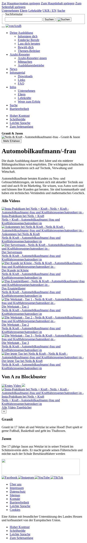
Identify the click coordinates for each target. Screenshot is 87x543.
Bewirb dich (26, 47)
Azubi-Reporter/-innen (32, 58)
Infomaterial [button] (17, 72)
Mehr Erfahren (11, 141)
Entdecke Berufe (28, 40)
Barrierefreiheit (19, 109)
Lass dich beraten (29, 43)
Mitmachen (25, 61)
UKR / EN (49, 10)
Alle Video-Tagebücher (17, 407)
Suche (14, 105)
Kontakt (15, 499)
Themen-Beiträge (29, 51)
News (13, 69)
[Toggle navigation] (3, 27)
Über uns (15, 484)
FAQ (21, 83)
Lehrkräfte (35, 10)
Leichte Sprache (20, 506)
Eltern (24, 10)
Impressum (17, 488)
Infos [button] (13, 87)
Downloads (25, 76)
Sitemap (15, 495)
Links (21, 80)
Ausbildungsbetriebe (31, 65)
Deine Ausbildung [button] (21, 32)
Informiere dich (27, 36)
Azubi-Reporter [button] (20, 54)
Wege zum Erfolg (29, 101)
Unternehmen (10, 10)
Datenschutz (17, 491)
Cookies (15, 509)
